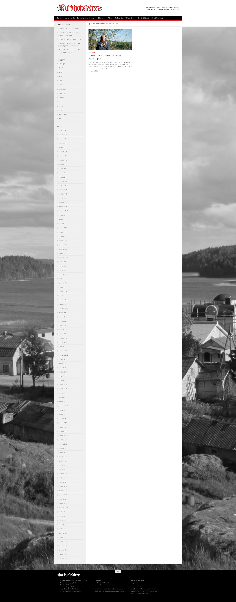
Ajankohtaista (70, 18)
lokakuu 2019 (62, 410)
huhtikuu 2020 (63, 385)
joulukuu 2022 (63, 253)
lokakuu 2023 (62, 215)
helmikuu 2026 (63, 135)
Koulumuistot (62, 93)
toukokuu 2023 (63, 236)
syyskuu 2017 (62, 516)
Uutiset (61, 119)
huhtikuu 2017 (63, 537)
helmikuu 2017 (63, 546)
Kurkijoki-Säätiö (143, 18)
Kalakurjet (61, 85)
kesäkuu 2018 (62, 478)
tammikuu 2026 (63, 139)
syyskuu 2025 (62, 147)
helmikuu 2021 (63, 342)
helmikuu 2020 (63, 393)
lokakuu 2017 (62, 512)
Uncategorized (63, 114)
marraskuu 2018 (63, 457)
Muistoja (61, 110)
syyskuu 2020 (62, 363)
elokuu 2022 (62, 270)
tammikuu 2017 (63, 550)
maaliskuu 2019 (63, 440)
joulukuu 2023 (63, 207)
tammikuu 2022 (63, 300)
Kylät (60, 102)
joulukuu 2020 (63, 351)
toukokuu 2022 (63, 283)
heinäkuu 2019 (63, 423)
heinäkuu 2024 (63, 181)
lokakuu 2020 (62, 359)
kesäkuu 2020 (62, 376)
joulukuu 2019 (63, 402)
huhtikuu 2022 (63, 287)
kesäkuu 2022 (62, 279)
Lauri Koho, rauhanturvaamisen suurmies (70, 39)
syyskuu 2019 (62, 414)
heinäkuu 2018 (63, 474)
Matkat (61, 106)
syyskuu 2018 (62, 465)
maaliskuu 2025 (63, 160)
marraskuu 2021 (63, 308)
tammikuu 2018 (63, 499)
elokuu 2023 (62, 224)
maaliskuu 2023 (63, 240)
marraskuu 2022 (63, 257)
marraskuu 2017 (63, 507)
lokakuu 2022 (62, 262)
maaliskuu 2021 (63, 338)
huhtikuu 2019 (63, 435)
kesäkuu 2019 (62, 427)
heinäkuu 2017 (63, 524)
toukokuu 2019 (63, 431)
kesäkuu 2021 (62, 325)
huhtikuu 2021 (63, 334)
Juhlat (60, 81)
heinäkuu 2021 (63, 321)
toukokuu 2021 (63, 329)
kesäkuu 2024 (62, 185)
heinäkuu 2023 (63, 228)
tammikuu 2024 (63, 202)
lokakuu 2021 (62, 313)
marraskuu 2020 (63, 355)
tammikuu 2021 (63, 346)
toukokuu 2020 (63, 380)
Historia (61, 76)
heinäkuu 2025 (63, 151)
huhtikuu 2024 (63, 190)
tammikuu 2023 (63, 249)
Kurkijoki (92, 53)
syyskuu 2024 (62, 173)
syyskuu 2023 (62, 219)
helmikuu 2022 (63, 296)
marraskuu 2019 (63, 406)
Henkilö (61, 68)
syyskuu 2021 (62, 317)
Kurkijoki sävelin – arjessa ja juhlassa (69, 28)
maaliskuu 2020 (63, 389)
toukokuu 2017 (63, 533)
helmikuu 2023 (63, 245)
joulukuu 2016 (63, 554)
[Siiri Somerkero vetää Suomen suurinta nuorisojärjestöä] (110, 39)
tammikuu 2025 (63, 164)
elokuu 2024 (62, 177)
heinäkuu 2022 (63, 274)
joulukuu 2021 (63, 304)
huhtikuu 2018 (63, 486)
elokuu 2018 (62, 469)
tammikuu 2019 (63, 448)
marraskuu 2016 (63, 558)
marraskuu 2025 (63, 143)
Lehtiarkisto (101, 18)
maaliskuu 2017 (63, 541)
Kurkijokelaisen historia (85, 18)
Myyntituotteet (157, 18)
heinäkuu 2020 (63, 372)
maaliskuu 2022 (63, 291)
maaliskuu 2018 (63, 491)
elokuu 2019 (62, 418)
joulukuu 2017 (63, 503)
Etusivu (59, 18)
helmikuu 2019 (63, 444)
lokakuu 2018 (62, 461)
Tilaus (110, 18)
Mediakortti (119, 18)
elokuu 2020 (62, 368)
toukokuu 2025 (63, 156)
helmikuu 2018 (63, 495)
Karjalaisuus (62, 89)
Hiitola (60, 72)
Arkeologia (62, 64)
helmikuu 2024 (63, 198)
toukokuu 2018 (63, 482)
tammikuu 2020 (63, 397)
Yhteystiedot (130, 18)
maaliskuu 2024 (63, 194)
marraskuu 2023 (63, 211)
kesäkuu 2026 (62, 130)
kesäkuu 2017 (62, 529)
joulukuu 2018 (63, 452)
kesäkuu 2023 (62, 232)
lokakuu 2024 (62, 168)
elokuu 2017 (62, 520)
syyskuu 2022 (62, 266)
